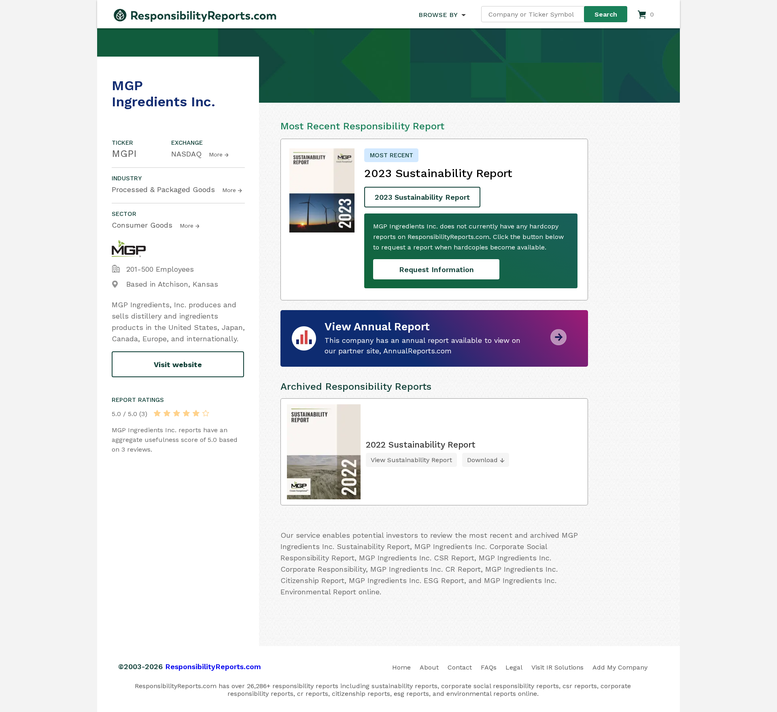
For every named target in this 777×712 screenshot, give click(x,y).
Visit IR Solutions (557, 667)
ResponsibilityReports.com (213, 666)
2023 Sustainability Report (422, 197)
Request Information (436, 269)
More (216, 154)
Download (482, 460)
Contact (460, 667)
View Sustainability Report (411, 460)
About (429, 667)
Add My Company (620, 667)
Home (401, 667)
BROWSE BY (437, 15)
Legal (513, 667)
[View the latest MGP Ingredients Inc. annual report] (558, 342)
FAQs (489, 667)
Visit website (178, 364)
